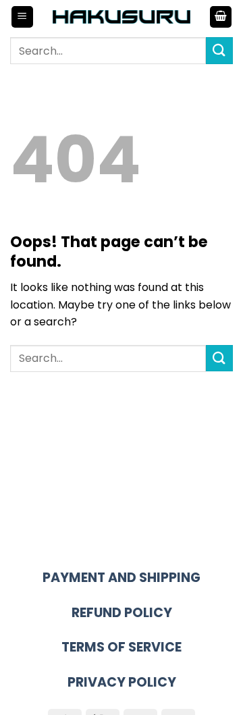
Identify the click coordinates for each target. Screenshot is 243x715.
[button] (22, 17)
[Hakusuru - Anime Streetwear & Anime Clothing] (122, 16)
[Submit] (219, 50)
